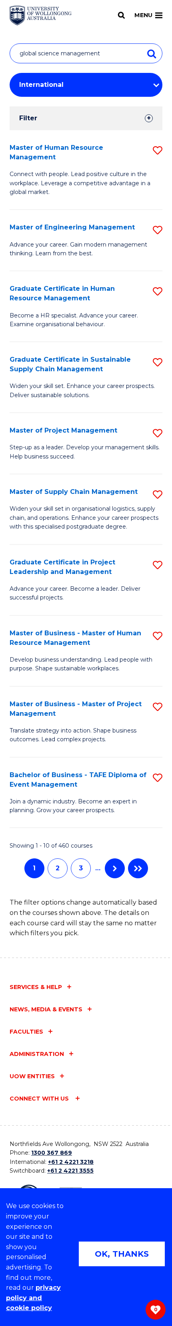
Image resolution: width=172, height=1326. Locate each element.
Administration (37, 1054)
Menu (143, 15)
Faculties (26, 1031)
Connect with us (40, 1098)
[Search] (121, 15)
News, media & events (46, 1009)
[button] (157, 150)
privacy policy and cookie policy (33, 1298)
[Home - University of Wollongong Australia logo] (41, 15)
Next (115, 868)
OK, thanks (122, 1254)
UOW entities (32, 1076)
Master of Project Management (63, 430)
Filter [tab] (28, 118)
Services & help (36, 987)
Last (138, 868)
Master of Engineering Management (72, 227)
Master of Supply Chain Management (74, 492)
